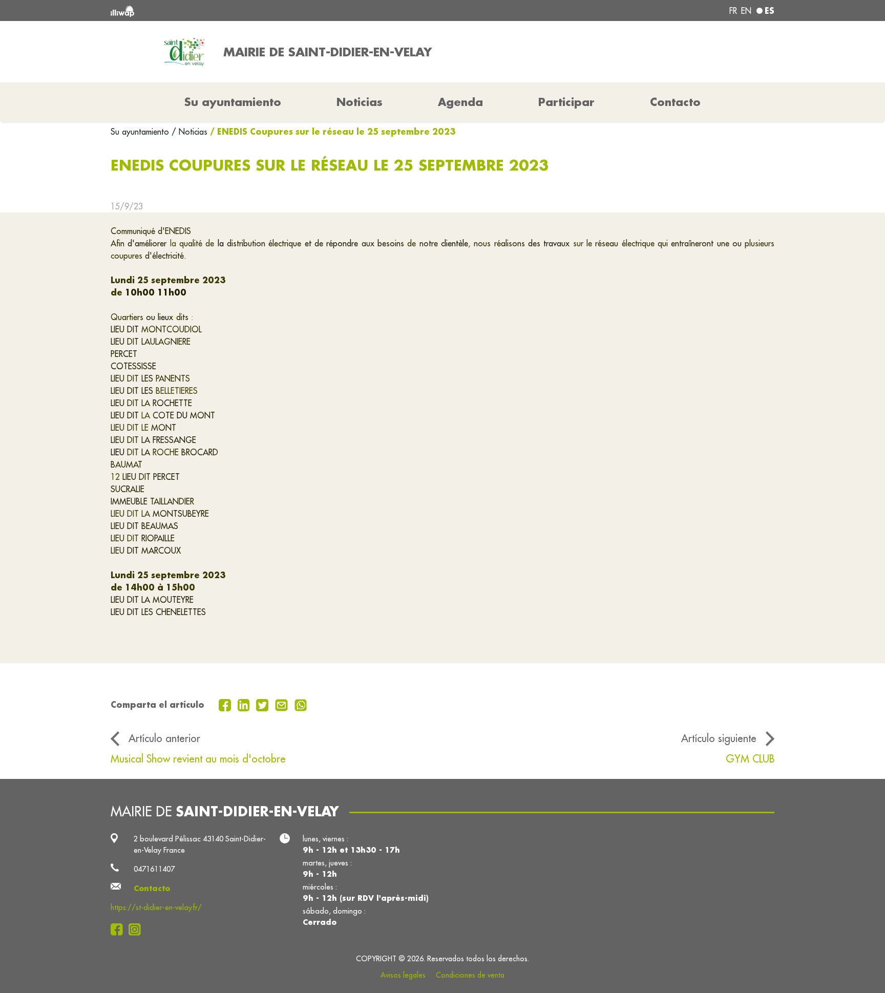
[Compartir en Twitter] (263, 704)
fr (733, 11)
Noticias (359, 102)
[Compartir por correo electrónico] (282, 704)
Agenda (460, 102)
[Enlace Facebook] (120, 929)
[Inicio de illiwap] (245, 10)
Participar (566, 102)
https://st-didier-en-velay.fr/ (156, 907)
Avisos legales (403, 975)
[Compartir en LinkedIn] (245, 704)
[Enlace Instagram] (137, 929)
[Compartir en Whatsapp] (300, 704)
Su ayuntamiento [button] (232, 102)
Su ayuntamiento (141, 131)
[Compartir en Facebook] (226, 704)
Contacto (675, 102)
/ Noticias (189, 131)
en (746, 11)
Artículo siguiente (718, 738)
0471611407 (154, 869)
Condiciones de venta (470, 975)
